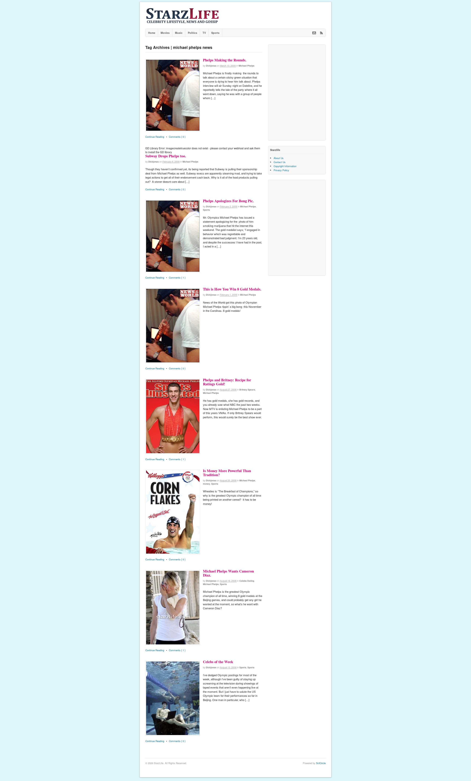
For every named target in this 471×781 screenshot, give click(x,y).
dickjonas (211, 65)
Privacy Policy (281, 170)
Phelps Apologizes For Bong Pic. (228, 201)
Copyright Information (285, 166)
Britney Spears (247, 389)
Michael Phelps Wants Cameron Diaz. (228, 573)
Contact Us (280, 162)
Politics (192, 33)
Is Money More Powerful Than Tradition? (227, 472)
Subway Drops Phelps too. (165, 156)
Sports (215, 33)
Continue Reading (154, 136)
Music (179, 33)
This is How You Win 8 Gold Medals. (232, 289)
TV (204, 33)
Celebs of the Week (218, 661)
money (206, 483)
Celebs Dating (246, 580)
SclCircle (321, 763)
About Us (279, 158)
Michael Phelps (246, 65)
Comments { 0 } (177, 136)
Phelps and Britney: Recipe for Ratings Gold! (227, 382)
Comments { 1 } (177, 277)
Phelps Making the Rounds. (224, 60)
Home (151, 33)
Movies (165, 33)
